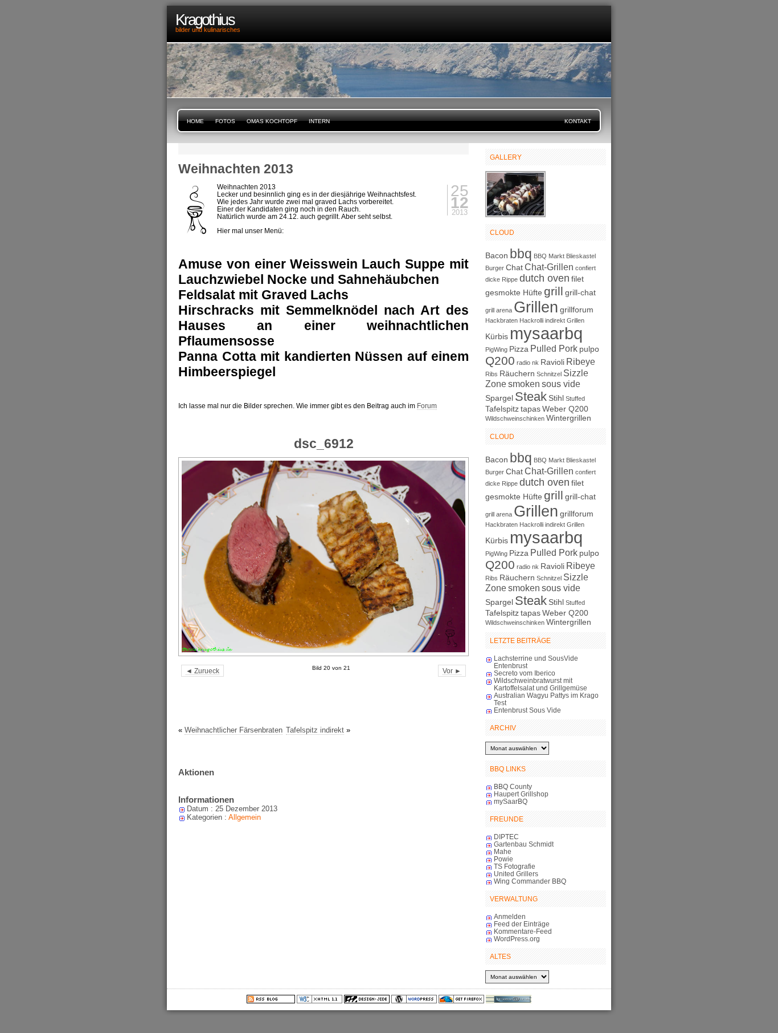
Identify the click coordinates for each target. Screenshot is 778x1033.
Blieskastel (581, 256)
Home (195, 121)
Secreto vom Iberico (524, 673)
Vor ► (452, 670)
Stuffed (575, 398)
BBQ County (513, 786)
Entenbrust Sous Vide (527, 710)
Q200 (500, 360)
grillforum (576, 309)
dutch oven (544, 278)
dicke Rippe (501, 279)
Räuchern (517, 373)
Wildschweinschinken (514, 418)
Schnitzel (549, 374)
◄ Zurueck (202, 670)
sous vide (561, 384)
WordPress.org (517, 938)
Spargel (499, 397)
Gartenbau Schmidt (524, 844)
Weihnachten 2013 (235, 168)
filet (577, 278)
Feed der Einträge (522, 924)
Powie (503, 859)
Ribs (491, 374)
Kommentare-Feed (523, 931)
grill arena (498, 310)
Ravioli (552, 362)
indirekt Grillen (564, 320)
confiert (585, 268)
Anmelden (510, 916)
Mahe (502, 851)
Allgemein (244, 817)
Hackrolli (531, 320)
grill (553, 291)
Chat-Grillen (549, 267)
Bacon (496, 255)
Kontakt (577, 121)
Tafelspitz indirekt (315, 730)
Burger (494, 268)
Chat (514, 267)
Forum (427, 405)
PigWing (496, 349)
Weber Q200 (565, 408)
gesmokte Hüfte (513, 292)
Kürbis (496, 336)
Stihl (556, 397)
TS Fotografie (514, 866)
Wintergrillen (568, 417)
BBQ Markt (549, 256)
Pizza (519, 348)
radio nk (528, 362)
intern (319, 121)
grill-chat (580, 292)
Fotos (225, 121)
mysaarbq (546, 333)
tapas (530, 408)
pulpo (589, 348)
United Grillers (516, 873)
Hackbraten (501, 320)
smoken (524, 384)
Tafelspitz (502, 408)
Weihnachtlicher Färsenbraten (233, 730)
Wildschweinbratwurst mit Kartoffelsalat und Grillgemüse (540, 684)
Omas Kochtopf (272, 121)
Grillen (536, 307)
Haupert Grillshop (521, 794)
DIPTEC (506, 836)
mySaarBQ (510, 801)
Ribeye (580, 361)
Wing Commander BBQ (530, 881)
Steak (531, 396)
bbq (521, 253)
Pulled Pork (554, 348)
